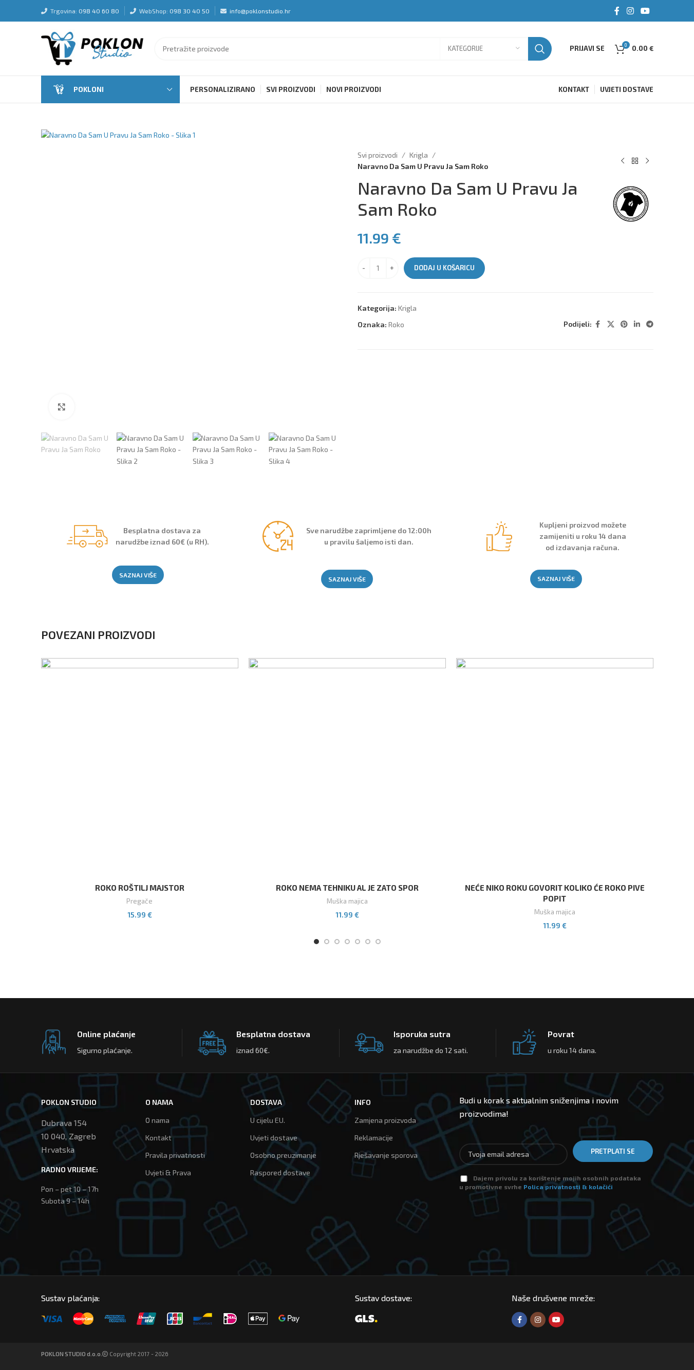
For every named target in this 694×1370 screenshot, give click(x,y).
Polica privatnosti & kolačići (568, 1186)
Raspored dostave (280, 1172)
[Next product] (647, 161)
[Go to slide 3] (337, 941)
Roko (396, 324)
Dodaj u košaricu (444, 268)
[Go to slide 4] (347, 941)
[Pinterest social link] (624, 324)
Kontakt (158, 1137)
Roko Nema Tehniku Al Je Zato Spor (347, 887)
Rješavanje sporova (386, 1155)
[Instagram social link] (630, 10)
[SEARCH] (540, 49)
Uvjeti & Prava (168, 1172)
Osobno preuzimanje (283, 1155)
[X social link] (610, 324)
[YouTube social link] (645, 10)
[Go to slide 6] (367, 941)
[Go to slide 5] (357, 941)
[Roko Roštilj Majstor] (139, 768)
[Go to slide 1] (316, 941)
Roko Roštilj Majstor (139, 887)
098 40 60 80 (99, 10)
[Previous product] (622, 161)
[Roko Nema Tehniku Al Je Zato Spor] (347, 768)
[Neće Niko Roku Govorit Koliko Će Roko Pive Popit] (554, 768)
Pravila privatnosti (175, 1155)
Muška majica (347, 901)
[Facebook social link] (617, 10)
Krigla (418, 155)
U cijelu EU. (267, 1120)
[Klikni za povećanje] (61, 407)
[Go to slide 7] (378, 941)
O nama (157, 1120)
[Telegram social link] (650, 324)
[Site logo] (92, 47)
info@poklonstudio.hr (260, 10)
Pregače (139, 901)
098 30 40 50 (190, 10)
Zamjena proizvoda (385, 1120)
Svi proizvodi (378, 155)
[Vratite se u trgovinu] (635, 161)
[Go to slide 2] (326, 941)
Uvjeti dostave (273, 1137)
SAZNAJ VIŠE (138, 574)
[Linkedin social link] (637, 324)
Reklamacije (373, 1137)
